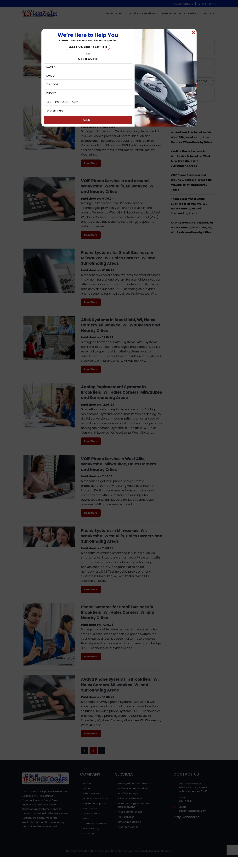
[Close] (193, 33)
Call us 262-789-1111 (87, 47)
